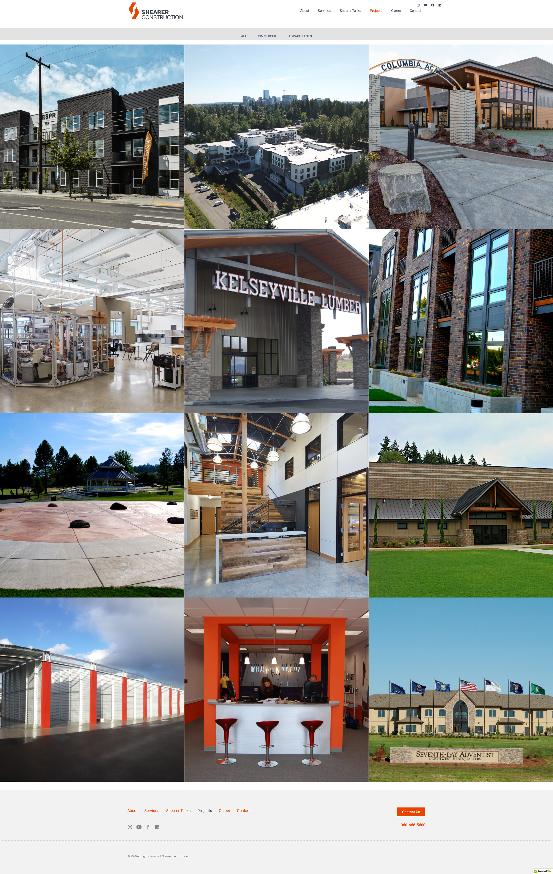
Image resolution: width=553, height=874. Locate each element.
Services (324, 11)
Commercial (267, 36)
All (244, 36)
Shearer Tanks (350, 11)
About (304, 11)
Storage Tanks (299, 36)
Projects (376, 11)
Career (396, 11)
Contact (415, 11)
